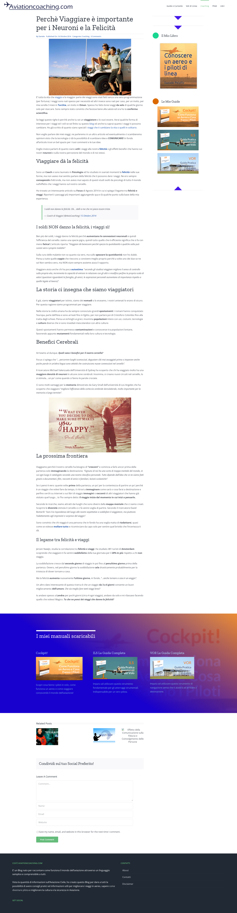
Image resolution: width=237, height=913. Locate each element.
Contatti (126, 877)
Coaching (85, 36)
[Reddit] (108, 764)
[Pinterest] (125, 764)
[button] (228, 6)
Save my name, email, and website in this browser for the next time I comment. (79, 831)
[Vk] (130, 764)
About (125, 870)
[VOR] (174, 680)
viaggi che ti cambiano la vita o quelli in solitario (112, 127)
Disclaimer (127, 883)
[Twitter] (17, 908)
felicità (126, 172)
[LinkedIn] (112, 764)
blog (91, 123)
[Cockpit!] (60, 681)
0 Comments (96, 36)
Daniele (42, 36)
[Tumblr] (121, 764)
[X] (103, 764)
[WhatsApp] (117, 764)
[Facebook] (99, 764)
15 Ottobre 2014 (88, 215)
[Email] (139, 764)
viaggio (58, 97)
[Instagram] (20, 908)
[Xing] (134, 764)
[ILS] (117, 680)
